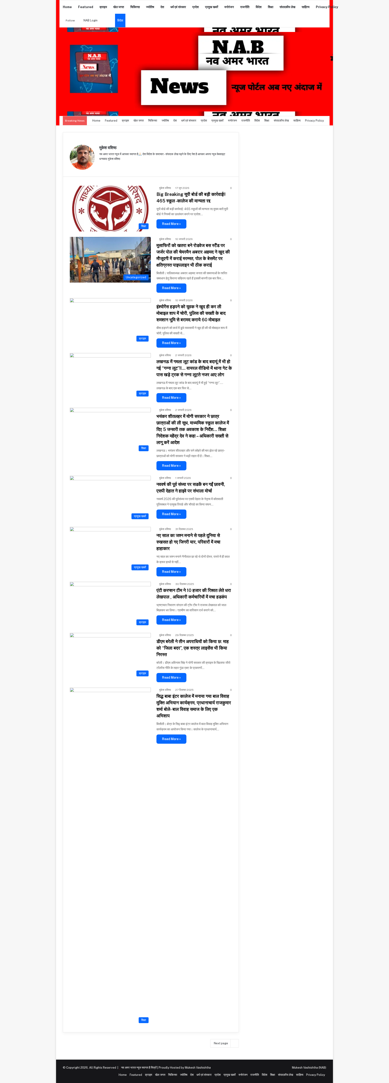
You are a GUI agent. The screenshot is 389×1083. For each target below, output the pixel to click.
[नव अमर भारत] (194, 71)
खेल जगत (118, 7)
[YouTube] (112, 166)
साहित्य (306, 7)
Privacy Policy (327, 7)
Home (67, 7)
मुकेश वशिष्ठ (108, 147)
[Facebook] (107, 166)
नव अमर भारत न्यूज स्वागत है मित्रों (139, 1067)
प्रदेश (195, 7)
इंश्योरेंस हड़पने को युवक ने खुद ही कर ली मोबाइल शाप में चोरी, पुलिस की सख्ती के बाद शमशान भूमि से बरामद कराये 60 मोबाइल (191, 313)
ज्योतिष (150, 7)
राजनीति (244, 7)
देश (162, 7)
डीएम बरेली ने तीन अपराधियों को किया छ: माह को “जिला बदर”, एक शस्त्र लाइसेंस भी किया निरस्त (192, 648)
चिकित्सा (135, 7)
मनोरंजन (229, 7)
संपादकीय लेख (287, 7)
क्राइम (103, 7)
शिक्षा (270, 7)
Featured (85, 7)
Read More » (171, 224)
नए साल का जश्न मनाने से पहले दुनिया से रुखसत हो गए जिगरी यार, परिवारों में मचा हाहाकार (188, 542)
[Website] (102, 166)
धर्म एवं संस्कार (178, 7)
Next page (221, 1043)
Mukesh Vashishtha (198, 1067)
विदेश (259, 7)
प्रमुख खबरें (211, 7)
